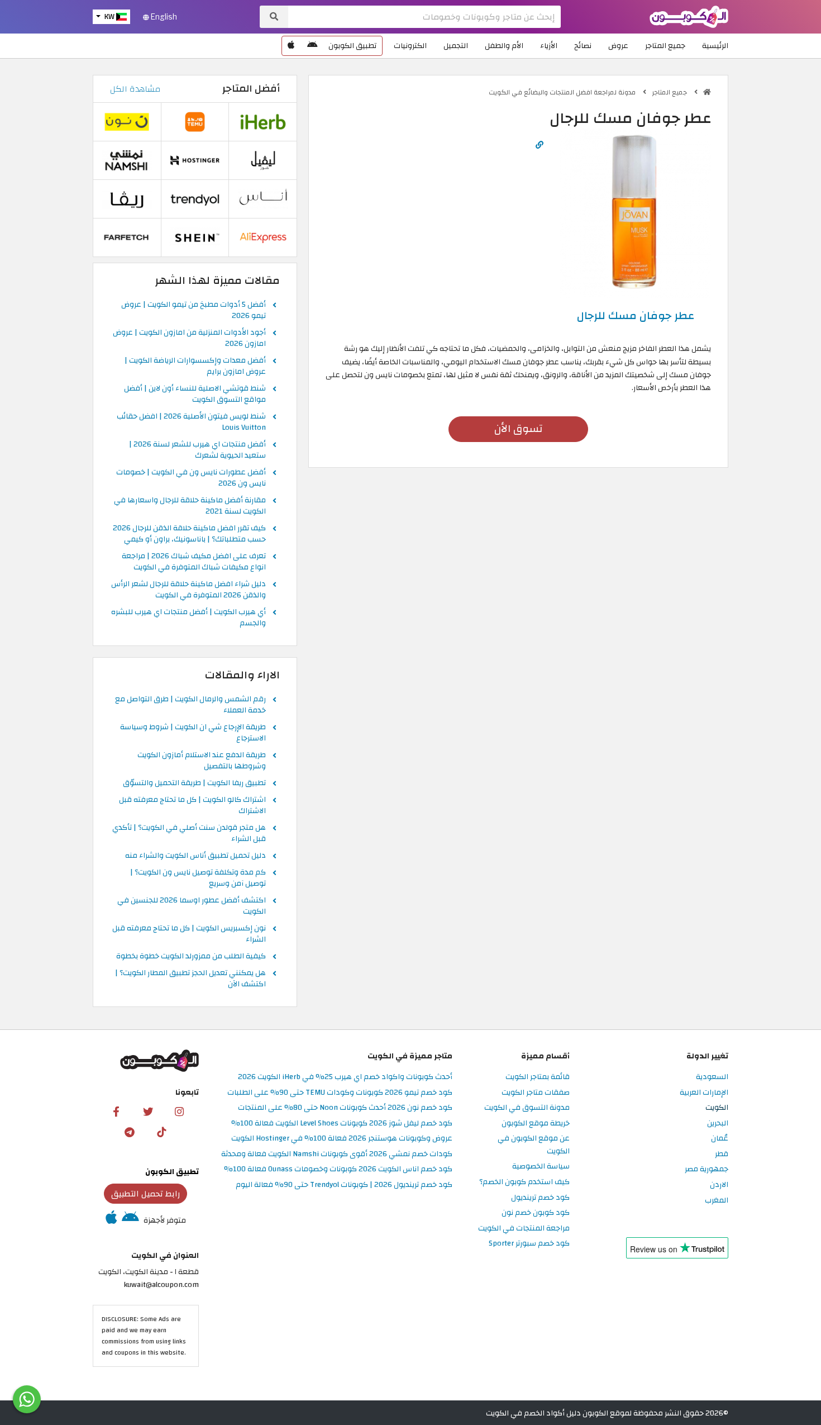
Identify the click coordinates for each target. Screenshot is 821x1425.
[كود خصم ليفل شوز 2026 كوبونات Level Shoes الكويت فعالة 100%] (263, 160)
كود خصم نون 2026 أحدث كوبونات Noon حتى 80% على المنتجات (345, 1107)
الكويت (716, 1107)
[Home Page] (689, 16)
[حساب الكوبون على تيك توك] (161, 1131)
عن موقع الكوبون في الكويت (534, 1145)
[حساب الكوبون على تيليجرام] (129, 1131)
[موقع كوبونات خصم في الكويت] (707, 92)
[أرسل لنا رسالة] (27, 1399)
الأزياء (548, 46)
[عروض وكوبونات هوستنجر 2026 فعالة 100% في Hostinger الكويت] (195, 160)
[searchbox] (424, 17)
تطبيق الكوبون (352, 46)
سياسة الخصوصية (541, 1166)
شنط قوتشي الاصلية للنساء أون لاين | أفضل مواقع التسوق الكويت (195, 394)
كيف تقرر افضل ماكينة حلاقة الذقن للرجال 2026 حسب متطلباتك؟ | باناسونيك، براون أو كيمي (189, 534)
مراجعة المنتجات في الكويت (524, 1228)
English (163, 16)
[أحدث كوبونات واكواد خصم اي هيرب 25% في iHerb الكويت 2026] (263, 122)
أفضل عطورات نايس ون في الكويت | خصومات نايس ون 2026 (191, 478)
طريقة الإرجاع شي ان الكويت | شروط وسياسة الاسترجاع (193, 733)
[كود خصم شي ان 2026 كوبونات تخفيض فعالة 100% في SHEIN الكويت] (195, 237)
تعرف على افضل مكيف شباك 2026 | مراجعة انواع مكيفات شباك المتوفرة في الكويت (194, 562)
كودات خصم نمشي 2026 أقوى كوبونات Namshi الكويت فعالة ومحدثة (336, 1154)
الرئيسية (715, 46)
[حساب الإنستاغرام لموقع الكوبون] (179, 1110)
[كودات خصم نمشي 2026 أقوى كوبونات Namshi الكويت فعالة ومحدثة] (127, 160)
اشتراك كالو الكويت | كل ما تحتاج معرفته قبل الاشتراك (192, 806)
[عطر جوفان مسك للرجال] (635, 212)
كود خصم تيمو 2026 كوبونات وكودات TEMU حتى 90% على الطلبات (339, 1092)
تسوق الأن (518, 429)
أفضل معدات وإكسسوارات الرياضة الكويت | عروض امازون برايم (195, 366)
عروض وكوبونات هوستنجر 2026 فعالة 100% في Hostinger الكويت (341, 1138)
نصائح (582, 46)
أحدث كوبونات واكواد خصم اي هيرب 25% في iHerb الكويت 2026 (345, 1077)
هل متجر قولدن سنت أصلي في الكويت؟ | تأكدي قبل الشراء (189, 834)
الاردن (719, 1185)
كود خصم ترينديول (540, 1197)
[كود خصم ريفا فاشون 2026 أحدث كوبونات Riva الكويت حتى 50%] (127, 199)
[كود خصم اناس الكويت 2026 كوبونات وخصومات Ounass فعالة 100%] (263, 199)
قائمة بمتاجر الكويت (537, 1077)
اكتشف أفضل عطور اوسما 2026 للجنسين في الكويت (191, 906)
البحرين (717, 1123)
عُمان (719, 1138)
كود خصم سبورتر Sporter (529, 1243)
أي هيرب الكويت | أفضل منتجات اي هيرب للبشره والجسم (188, 618)
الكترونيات (410, 46)
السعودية (712, 1077)
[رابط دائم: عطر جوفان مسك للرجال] (539, 145)
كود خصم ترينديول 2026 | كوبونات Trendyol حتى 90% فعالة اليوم (344, 1185)
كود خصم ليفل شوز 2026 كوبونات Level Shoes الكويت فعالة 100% (341, 1123)
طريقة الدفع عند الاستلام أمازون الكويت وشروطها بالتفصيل (201, 761)
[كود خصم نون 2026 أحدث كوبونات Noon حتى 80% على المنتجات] (127, 122)
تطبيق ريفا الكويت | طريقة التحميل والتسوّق (194, 783)
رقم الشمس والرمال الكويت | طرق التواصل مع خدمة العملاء (190, 705)
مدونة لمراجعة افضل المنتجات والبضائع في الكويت (563, 92)
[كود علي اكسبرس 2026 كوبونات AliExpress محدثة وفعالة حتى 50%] (263, 237)
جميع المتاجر (665, 46)
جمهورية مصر (706, 1169)
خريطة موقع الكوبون (536, 1123)
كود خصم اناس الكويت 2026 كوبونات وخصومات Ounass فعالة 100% (338, 1169)
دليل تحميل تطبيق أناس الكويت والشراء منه (195, 856)
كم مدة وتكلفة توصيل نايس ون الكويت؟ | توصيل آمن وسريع (198, 878)
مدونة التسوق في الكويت (527, 1107)
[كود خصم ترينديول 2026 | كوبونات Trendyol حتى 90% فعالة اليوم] (195, 199)
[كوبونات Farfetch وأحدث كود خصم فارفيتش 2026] (127, 237)
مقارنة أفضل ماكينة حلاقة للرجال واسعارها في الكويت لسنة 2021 (190, 506)
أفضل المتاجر (251, 88)
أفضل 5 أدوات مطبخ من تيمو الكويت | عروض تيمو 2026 (193, 310)
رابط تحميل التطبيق (145, 1193)
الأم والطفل (504, 46)
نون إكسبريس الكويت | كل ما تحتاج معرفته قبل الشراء (189, 934)
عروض (618, 46)
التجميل (455, 46)
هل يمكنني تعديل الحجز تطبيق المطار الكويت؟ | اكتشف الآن (190, 979)
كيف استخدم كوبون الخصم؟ (524, 1182)
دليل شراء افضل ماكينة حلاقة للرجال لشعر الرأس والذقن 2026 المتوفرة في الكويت (188, 590)
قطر (721, 1154)
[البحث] (274, 17)
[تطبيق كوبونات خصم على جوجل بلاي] (312, 45)
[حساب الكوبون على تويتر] (148, 1110)
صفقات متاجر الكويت (536, 1092)
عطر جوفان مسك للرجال (635, 316)
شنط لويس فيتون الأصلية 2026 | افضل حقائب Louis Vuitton (191, 422)
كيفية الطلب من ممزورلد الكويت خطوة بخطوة (191, 957)
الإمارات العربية (704, 1092)
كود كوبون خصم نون (536, 1212)
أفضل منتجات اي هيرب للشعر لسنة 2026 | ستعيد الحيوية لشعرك (197, 450)
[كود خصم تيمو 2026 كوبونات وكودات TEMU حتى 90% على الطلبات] (195, 122)
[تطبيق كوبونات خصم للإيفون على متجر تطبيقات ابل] (291, 45)
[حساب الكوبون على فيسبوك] (116, 1110)
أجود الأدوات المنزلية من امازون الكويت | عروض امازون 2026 (189, 338)
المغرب (716, 1200)
